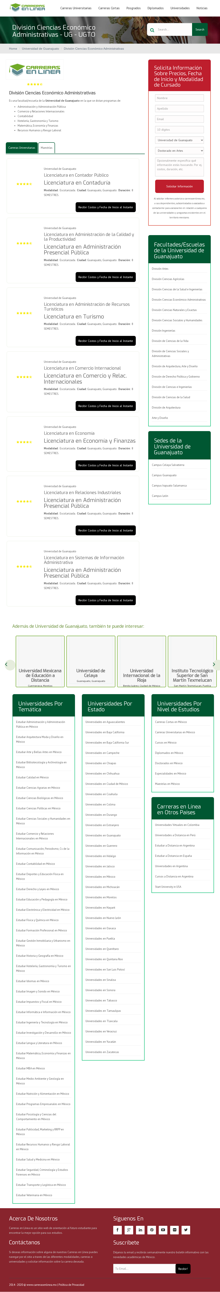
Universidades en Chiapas (101, 763)
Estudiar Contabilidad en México (35, 864)
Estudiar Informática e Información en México (43, 1012)
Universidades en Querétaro (102, 949)
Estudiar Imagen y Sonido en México (38, 991)
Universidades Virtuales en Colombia (177, 825)
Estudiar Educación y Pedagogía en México (41, 899)
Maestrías (46, 148)
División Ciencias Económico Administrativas (94, 48)
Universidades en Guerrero (101, 846)
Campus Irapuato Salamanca (169, 485)
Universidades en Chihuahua (102, 773)
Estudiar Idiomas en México (32, 981)
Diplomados (156, 8)
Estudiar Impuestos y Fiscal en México (39, 1002)
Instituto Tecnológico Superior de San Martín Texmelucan (192, 675)
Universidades (180, 8)
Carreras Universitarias (76, 8)
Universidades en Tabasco (101, 1000)
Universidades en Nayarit (100, 907)
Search (200, 29)
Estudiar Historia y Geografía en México (39, 956)
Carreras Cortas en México (171, 722)
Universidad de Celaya (90, 673)
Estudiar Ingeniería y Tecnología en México (42, 1022)
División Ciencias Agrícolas (168, 279)
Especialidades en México (170, 773)
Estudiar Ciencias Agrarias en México (38, 788)
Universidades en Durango (101, 815)
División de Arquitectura (166, 407)
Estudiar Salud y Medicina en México (38, 1159)
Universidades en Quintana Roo (104, 959)
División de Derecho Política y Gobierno (176, 376)
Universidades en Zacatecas (102, 1052)
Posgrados (134, 8)
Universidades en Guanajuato (103, 835)
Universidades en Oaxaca (101, 928)
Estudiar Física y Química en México (37, 920)
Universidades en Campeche (102, 753)
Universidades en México (100, 877)
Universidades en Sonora (100, 990)
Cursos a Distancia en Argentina (174, 876)
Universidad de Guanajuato (40, 48)
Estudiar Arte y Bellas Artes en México (39, 752)
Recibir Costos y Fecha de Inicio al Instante (105, 207)
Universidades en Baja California (105, 732)
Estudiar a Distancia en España (173, 856)
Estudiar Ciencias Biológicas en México (39, 798)
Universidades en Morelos (101, 897)
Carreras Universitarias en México (175, 732)
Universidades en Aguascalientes (105, 722)
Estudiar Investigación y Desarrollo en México (43, 1033)
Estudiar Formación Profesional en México (41, 930)
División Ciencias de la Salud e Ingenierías (177, 289)
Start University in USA (168, 887)
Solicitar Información (179, 186)
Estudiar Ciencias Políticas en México (38, 808)
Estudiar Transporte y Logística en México (41, 1185)
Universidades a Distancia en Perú (175, 835)
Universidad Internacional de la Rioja (141, 675)
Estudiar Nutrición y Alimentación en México (42, 1094)
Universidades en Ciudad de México (107, 784)
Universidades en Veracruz (101, 1031)
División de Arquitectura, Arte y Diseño (175, 366)
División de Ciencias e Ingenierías (172, 387)
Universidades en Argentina (171, 866)
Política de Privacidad (71, 1285)
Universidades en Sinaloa (101, 980)
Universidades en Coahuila (102, 794)
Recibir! (183, 1269)
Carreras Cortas (109, 8)
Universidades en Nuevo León (103, 918)
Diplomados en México (169, 753)
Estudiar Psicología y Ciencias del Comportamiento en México (36, 1117)
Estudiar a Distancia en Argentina (175, 845)
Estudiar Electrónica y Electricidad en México (43, 910)
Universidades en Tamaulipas (103, 1011)
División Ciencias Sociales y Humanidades (177, 320)
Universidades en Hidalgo (101, 856)
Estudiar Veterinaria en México (34, 1195)
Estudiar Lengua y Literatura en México (39, 1043)
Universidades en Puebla (100, 938)
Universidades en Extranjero (102, 825)
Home (13, 48)
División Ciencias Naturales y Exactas (174, 310)
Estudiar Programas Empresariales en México (43, 1104)
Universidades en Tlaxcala (102, 1021)
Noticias (202, 8)
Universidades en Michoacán (103, 887)
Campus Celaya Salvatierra (168, 465)
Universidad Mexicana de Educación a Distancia (40, 675)
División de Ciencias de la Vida (170, 341)
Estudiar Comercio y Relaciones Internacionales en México (35, 836)
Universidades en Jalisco (100, 866)
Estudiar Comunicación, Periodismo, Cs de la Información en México (42, 851)
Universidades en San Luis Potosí (105, 969)
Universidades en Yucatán (101, 1042)
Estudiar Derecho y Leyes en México (37, 889)
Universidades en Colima (100, 804)
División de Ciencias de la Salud (171, 397)
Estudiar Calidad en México (32, 777)
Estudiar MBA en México (30, 1068)
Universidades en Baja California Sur (107, 742)
